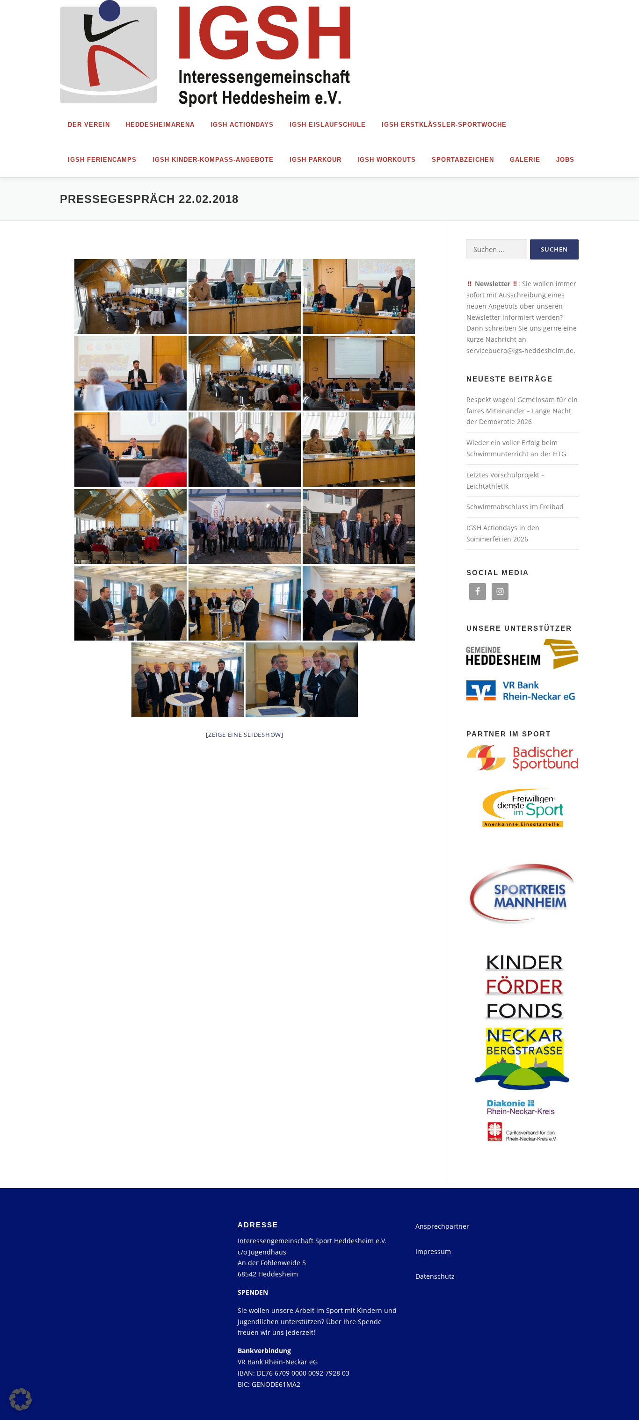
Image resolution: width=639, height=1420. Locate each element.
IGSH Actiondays (242, 124)
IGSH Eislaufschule (328, 124)
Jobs (565, 159)
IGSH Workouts (386, 159)
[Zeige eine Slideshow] (244, 734)
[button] (20, 1399)
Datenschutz (435, 1276)
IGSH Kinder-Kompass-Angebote (213, 159)
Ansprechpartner (442, 1226)
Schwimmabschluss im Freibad (515, 506)
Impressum (433, 1251)
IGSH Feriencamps (102, 159)
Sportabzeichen (463, 159)
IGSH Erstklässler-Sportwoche (444, 124)
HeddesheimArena (160, 124)
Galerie (525, 159)
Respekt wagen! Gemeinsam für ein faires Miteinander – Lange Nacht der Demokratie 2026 (522, 410)
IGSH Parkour (315, 159)
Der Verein (89, 124)
